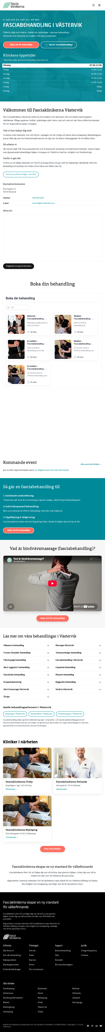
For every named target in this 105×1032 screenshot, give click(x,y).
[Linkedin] (96, 1026)
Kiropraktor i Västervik (41, 714)
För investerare (36, 970)
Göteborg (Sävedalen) (13, 998)
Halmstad (42, 989)
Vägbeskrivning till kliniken (18, 266)
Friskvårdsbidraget (12, 970)
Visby (40, 1012)
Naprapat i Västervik (15, 714)
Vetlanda (76, 993)
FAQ (57, 955)
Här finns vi (8, 951)
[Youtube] (101, 1026)
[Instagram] (92, 1026)
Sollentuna (8, 993)
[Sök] (93, 5)
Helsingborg (9, 1007)
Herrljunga (77, 1003)
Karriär (32, 960)
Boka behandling (63, 951)
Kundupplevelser (11, 965)
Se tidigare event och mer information (52, 470)
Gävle (40, 993)
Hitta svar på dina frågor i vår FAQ (21, 174)
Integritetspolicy (89, 951)
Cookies (84, 955)
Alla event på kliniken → (91, 464)
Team (31, 955)
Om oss (32, 951)
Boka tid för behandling (21, 45)
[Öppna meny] (99, 5)
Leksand (76, 998)
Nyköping (42, 998)
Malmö (6, 1003)
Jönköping (8, 1012)
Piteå (40, 1003)
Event (31, 965)
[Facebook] (88, 1026)
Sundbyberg (8, 989)
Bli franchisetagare (64, 965)
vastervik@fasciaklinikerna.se (43, 203)
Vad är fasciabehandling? (61, 45)
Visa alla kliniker (52, 849)
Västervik (42, 1007)
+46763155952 (38, 198)
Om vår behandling (12, 955)
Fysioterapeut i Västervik (70, 714)
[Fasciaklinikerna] (13, 5)
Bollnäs (75, 989)
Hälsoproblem (9, 960)
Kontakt (59, 960)
